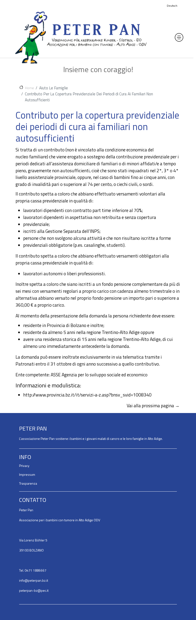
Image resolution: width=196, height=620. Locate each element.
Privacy (24, 465)
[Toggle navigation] (179, 37)
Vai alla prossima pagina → (153, 405)
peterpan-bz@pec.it (34, 590)
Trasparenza (28, 483)
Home (29, 87)
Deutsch (172, 5)
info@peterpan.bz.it (33, 580)
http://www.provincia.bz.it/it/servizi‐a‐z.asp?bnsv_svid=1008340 (87, 394)
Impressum (27, 474)
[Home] (81, 37)
